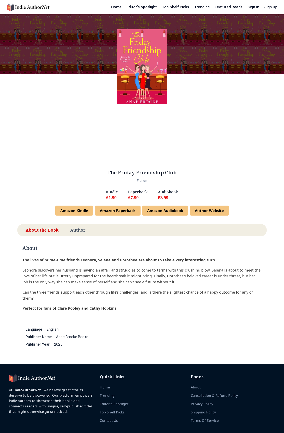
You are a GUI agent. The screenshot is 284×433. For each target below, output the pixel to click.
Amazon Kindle (74, 210)
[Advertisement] (142, 137)
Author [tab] (77, 230)
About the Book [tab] (42, 230)
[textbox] (142, 285)
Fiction (142, 181)
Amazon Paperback (118, 210)
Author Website (209, 210)
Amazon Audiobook (165, 210)
